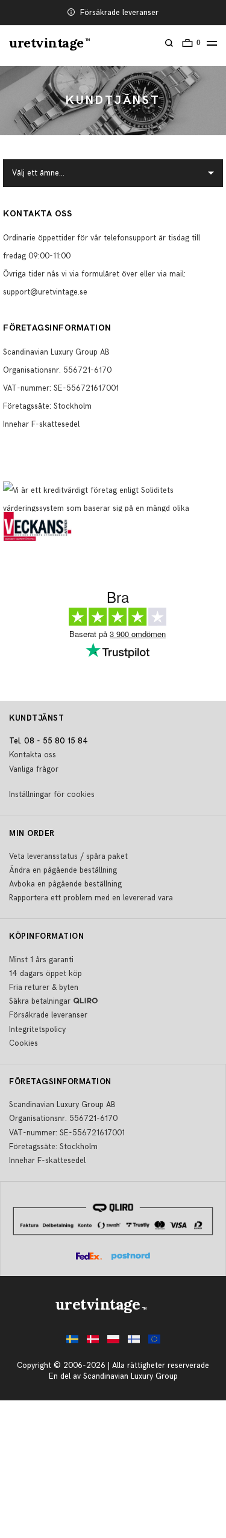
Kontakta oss (32, 755)
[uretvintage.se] (72, 1342)
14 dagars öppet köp (45, 973)
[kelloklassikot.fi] (134, 1342)
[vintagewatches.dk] (93, 1342)
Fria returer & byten (43, 987)
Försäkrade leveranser (119, 12)
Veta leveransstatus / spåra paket (68, 856)
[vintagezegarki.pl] (113, 1342)
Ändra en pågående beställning (63, 870)
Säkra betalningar (40, 1001)
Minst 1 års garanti (41, 960)
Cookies (23, 1043)
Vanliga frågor (33, 769)
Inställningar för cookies (52, 794)
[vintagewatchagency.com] (154, 1342)
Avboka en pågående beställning (65, 884)
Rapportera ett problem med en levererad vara (91, 898)
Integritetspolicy (37, 1029)
